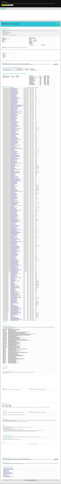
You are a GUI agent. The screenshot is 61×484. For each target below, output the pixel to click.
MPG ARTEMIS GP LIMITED (13, 196)
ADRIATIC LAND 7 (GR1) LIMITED (13, 94)
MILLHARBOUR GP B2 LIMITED (13, 117)
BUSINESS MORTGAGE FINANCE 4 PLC (14, 261)
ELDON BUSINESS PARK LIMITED (13, 143)
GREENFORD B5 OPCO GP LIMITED (14, 92)
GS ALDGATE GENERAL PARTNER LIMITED (14, 125)
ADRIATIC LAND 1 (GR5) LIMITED (13, 313)
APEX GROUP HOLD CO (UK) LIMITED (14, 216)
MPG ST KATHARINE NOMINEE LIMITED (14, 200)
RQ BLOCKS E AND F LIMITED (13, 164)
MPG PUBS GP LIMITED (12, 188)
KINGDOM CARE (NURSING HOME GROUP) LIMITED (15, 232)
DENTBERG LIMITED (12, 283)
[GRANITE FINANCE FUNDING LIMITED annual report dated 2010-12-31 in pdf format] (10, 405)
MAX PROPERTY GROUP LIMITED (13, 198)
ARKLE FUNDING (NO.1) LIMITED (13, 258)
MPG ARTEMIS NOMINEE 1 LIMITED (14, 197)
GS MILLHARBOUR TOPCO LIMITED (14, 103)
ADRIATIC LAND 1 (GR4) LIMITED (13, 213)
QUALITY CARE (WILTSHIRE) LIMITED (14, 250)
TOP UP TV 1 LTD (5, 474)
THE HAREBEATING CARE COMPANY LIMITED (15, 225)
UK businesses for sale (29, 480)
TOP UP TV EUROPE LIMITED (6, 475)
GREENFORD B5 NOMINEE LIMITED (14, 91)
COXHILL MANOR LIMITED (13, 252)
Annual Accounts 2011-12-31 (7, 406)
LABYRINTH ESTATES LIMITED (13, 161)
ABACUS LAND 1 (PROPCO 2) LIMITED (14, 309)
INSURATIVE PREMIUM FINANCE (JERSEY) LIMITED (8, 469)
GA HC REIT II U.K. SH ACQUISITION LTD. (14, 245)
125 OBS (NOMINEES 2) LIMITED (13, 182)
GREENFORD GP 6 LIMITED (13, 119)
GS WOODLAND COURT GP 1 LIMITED (14, 109)
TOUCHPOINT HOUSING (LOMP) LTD (14, 146)
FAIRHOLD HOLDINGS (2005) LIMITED (14, 291)
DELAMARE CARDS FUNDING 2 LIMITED (14, 265)
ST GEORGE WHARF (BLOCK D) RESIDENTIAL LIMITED (15, 277)
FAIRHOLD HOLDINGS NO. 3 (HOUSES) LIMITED (15, 178)
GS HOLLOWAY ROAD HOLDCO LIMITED (14, 93)
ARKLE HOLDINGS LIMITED (13, 256)
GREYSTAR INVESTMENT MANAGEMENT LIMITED (15, 98)
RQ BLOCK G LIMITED (12, 184)
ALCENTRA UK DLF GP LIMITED (13, 214)
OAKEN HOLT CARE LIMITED (13, 249)
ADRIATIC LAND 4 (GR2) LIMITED (13, 127)
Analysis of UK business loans (34, 480)
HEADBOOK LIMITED (12, 282)
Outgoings (4, 57)
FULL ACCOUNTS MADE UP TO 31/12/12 (12, 336)
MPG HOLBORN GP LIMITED (13, 195)
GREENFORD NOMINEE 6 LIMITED (13, 118)
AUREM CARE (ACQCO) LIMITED (13, 209)
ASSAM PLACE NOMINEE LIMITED (13, 90)
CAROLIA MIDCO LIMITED (13, 132)
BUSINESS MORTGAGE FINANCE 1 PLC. (14, 302)
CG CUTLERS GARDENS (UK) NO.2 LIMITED (14, 130)
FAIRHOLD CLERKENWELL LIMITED (13, 272)
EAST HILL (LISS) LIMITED (13, 223)
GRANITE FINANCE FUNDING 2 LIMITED (7, 69)
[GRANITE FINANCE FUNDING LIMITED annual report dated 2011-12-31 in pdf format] (7, 405)
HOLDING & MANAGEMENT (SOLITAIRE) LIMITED (15, 179)
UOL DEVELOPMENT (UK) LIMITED (13, 151)
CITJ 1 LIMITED (11, 145)
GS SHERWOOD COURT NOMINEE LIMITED (14, 107)
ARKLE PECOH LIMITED (12, 257)
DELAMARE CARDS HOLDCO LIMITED (14, 263)
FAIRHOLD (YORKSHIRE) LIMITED (13, 159)
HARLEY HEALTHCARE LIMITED (13, 234)
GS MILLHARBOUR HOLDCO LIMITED (14, 114)
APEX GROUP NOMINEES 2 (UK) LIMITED (14, 318)
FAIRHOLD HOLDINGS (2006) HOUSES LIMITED (15, 273)
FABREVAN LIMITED (12, 175)
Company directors (4, 53)
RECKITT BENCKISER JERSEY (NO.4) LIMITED (8, 472)
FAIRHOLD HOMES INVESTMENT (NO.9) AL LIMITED (15, 169)
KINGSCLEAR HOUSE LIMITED (13, 240)
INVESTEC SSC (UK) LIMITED (13, 259)
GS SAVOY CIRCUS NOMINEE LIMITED (14, 100)
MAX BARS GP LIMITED (12, 187)
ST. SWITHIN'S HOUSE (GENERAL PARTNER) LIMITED (15, 128)
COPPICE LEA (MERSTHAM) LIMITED (14, 255)
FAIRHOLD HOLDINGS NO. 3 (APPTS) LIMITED (15, 171)
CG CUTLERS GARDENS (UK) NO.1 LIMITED (14, 134)
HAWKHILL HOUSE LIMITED (13, 123)
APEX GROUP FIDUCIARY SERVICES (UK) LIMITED (15, 205)
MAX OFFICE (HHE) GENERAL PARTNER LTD (14, 155)
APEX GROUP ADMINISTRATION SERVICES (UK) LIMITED (16, 308)
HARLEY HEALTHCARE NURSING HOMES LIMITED (15, 221)
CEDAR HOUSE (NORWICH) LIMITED (14, 220)
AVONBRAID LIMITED (12, 177)
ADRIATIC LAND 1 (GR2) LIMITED (13, 212)
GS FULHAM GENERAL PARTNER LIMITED (14, 126)
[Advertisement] (20, 15)
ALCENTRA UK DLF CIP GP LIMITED (14, 207)
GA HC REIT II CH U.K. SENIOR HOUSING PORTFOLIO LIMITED (16, 241)
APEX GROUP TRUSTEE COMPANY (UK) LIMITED (15, 310)
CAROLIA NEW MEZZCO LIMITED (13, 137)
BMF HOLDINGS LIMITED (12, 266)
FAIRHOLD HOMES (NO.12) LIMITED (13, 275)
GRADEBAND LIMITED (12, 166)
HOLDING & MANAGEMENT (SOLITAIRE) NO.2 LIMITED (15, 180)
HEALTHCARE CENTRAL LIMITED (13, 243)
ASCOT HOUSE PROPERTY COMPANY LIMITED (15, 239)
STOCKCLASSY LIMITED (12, 150)
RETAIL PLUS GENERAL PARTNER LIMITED (14, 141)
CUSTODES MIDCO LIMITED (13, 152)
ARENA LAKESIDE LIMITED (13, 96)
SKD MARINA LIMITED (12, 157)
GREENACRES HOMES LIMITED (13, 236)
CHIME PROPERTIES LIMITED (13, 204)
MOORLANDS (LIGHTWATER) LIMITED (14, 254)
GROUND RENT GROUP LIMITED (13, 162)
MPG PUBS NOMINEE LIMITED (13, 189)
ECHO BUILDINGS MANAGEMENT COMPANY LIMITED (15, 297)
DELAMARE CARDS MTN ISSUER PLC (14, 264)
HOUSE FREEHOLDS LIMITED (13, 168)
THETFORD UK (11, 304)
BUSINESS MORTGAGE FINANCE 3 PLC (14, 268)
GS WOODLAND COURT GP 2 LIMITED (14, 112)
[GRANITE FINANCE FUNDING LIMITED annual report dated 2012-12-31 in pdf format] (3, 405)
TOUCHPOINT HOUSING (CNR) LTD (13, 99)
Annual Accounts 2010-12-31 (10, 406)
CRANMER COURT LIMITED (13, 222)
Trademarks (4, 54)
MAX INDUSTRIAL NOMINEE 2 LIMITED (14, 153)
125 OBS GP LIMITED (12, 186)
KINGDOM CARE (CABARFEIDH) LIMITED (14, 231)
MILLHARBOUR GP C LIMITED (13, 116)
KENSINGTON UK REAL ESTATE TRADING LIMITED (15, 139)
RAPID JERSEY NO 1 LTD (5, 470)
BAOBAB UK (11, 315)
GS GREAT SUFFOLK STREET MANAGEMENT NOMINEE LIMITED (16, 105)
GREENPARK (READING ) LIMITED (13, 203)
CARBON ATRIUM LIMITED (13, 144)
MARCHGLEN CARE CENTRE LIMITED (14, 248)
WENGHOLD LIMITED (12, 173)
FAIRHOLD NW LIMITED (12, 160)
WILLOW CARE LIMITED (12, 227)
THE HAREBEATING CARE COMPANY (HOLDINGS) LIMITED (16, 229)
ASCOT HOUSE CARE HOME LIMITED (14, 238)
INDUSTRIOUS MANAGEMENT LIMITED (14, 202)
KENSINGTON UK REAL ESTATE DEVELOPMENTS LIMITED (16, 148)
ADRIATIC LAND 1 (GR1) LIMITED (13, 300)
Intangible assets (4, 55)
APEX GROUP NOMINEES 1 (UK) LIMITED (14, 270)
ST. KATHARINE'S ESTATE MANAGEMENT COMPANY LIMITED (16, 191)
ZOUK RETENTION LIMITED (13, 301)
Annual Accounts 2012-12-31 (3, 406)
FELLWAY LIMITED (12, 170)
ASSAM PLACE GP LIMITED (13, 89)
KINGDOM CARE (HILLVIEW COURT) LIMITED (14, 247)
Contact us (25, 480)
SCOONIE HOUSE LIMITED (13, 230)
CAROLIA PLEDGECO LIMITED (13, 136)
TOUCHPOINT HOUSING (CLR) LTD (13, 121)
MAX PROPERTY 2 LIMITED (13, 193)
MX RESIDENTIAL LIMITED (13, 110)
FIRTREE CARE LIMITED (12, 218)
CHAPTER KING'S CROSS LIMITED (13, 108)
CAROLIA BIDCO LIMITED (12, 135)
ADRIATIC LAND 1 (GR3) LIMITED (13, 211)
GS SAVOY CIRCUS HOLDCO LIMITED (14, 101)
